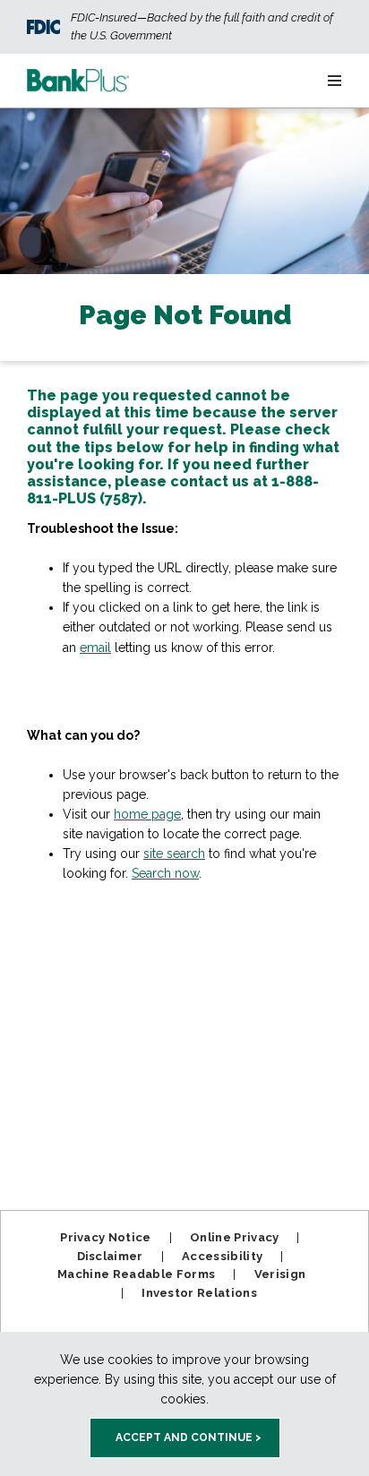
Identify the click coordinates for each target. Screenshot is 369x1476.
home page (147, 814)
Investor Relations (199, 1293)
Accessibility (222, 1256)
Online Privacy (234, 1237)
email (95, 647)
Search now (165, 873)
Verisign (280, 1274)
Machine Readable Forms (136, 1274)
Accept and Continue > (189, 1437)
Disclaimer (110, 1256)
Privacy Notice (105, 1237)
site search (174, 853)
